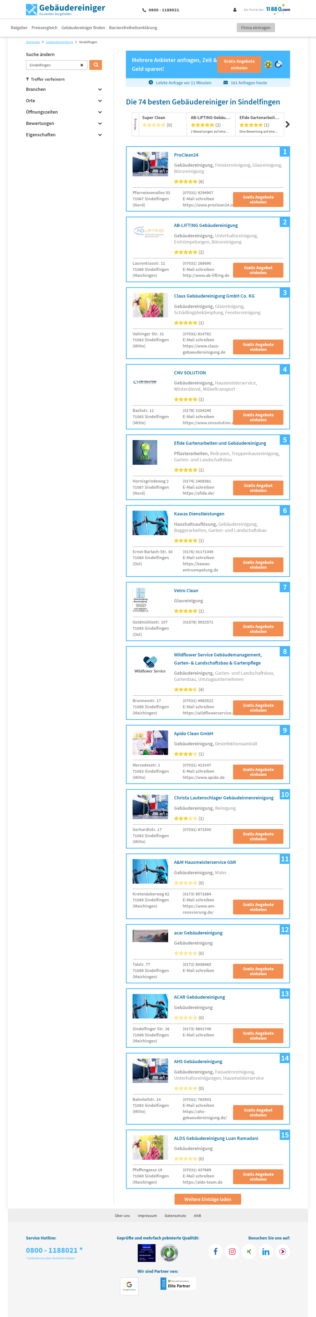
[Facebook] (215, 1251)
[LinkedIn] (265, 1251)
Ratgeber (19, 27)
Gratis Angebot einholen (258, 270)
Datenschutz (175, 1215)
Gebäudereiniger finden (83, 27)
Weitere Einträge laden (207, 1199)
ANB (197, 1215)
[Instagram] (232, 1251)
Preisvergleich (45, 27)
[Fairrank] (282, 1251)
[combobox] (56, 65)
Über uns (122, 1215)
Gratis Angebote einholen (258, 199)
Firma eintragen (256, 27)
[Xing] (249, 1251)
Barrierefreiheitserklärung (133, 27)
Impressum (147, 1215)
